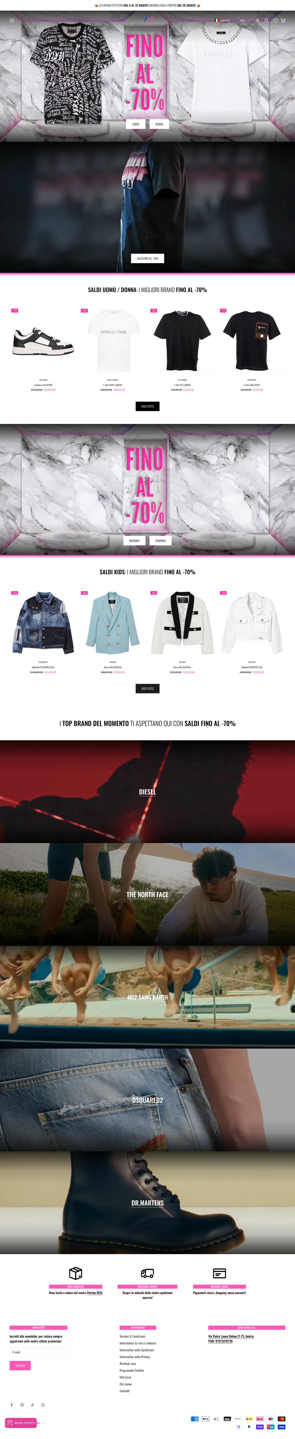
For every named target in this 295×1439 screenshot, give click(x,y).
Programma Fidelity (132, 1370)
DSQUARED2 (43, 662)
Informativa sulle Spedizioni (137, 1349)
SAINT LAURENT (112, 379)
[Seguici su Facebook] (12, 1405)
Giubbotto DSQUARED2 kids (43, 667)
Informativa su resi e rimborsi (138, 1343)
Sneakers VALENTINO (43, 385)
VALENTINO (43, 379)
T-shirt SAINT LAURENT (112, 385)
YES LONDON (182, 379)
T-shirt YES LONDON (182, 385)
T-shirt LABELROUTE (251, 385)
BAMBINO (134, 540)
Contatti (125, 1390)
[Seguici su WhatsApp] (43, 1405)
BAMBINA (161, 540)
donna (159, 124)
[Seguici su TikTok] (33, 1405)
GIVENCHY (251, 662)
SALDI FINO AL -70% (147, 258)
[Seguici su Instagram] (22, 1405)
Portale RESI (94, 1292)
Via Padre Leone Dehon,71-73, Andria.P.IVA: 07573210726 (231, 1338)
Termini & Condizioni (132, 1336)
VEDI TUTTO (147, 406)
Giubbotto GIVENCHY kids (251, 667)
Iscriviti (20, 1365)
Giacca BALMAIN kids (113, 667)
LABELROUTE (251, 379)
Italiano (242, 20)
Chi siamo (126, 1384)
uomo (135, 124)
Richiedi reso (128, 1363)
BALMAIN (113, 662)
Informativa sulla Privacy (135, 1356)
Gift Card (125, 1377)
